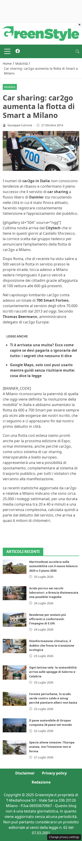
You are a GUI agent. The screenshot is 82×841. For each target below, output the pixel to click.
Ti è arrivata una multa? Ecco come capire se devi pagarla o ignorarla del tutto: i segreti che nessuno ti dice (43, 350)
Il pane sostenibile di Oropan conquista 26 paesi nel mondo (50, 722)
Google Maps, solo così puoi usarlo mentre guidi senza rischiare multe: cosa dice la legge (42, 370)
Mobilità (9, 87)
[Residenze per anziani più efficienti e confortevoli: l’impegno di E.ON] (14, 620)
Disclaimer (25, 773)
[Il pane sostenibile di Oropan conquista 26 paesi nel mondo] (14, 725)
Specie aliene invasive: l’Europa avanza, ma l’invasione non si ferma (51, 746)
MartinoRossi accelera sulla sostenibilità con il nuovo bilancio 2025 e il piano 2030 (53, 566)
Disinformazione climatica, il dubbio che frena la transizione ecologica (51, 645)
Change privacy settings (64, 837)
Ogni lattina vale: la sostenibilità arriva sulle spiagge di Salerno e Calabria (53, 671)
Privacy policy (54, 773)
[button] (77, 51)
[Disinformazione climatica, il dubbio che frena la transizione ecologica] (14, 646)
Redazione (41, 782)
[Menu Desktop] (7, 51)
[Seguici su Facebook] (17, 51)
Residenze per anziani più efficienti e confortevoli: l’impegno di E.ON (47, 619)
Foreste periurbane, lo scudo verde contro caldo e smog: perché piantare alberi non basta (53, 698)
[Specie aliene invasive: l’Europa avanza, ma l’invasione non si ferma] (14, 747)
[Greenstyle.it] (41, 33)
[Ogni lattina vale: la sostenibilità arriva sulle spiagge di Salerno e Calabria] (14, 672)
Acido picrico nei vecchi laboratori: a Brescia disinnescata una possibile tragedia (53, 592)
